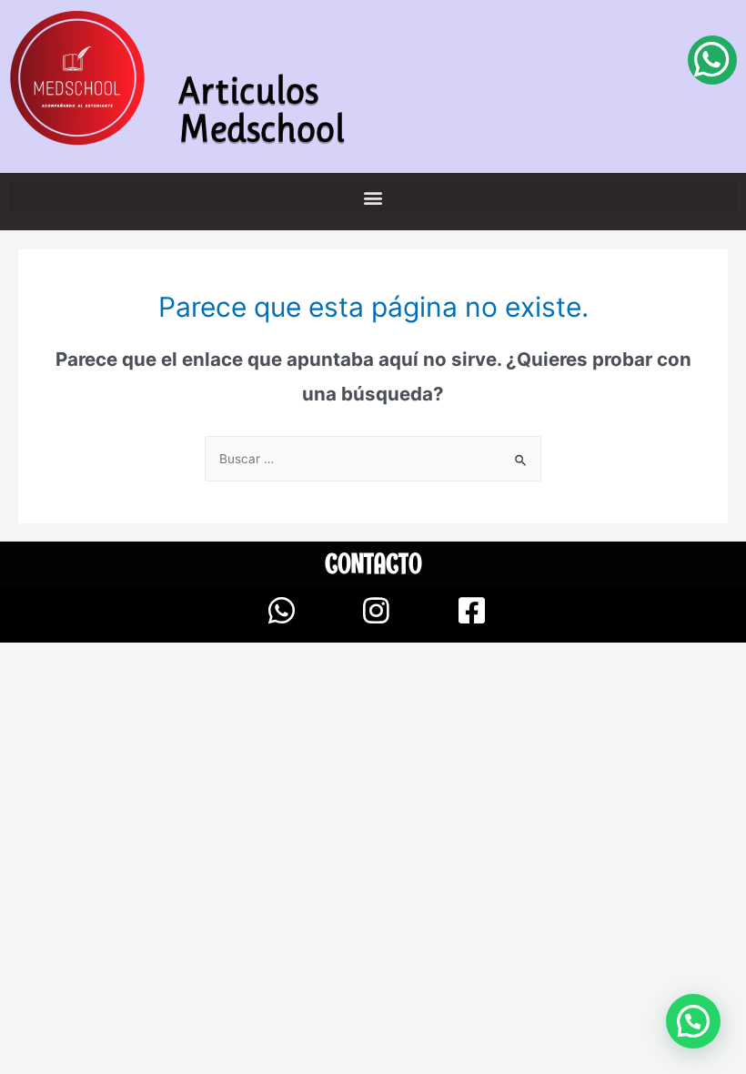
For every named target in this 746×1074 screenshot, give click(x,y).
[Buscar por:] (373, 458)
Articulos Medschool (261, 109)
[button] (373, 197)
